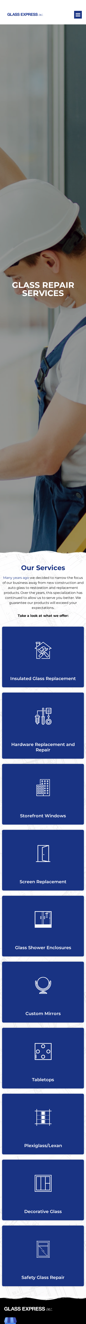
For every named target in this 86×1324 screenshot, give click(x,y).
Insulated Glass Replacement (43, 678)
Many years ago (16, 578)
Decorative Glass (43, 1211)
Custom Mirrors (43, 1013)
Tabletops (43, 1079)
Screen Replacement (43, 881)
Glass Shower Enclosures (43, 947)
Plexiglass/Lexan (43, 1145)
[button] (78, 15)
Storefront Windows (43, 815)
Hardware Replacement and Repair (43, 747)
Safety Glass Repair (43, 1277)
